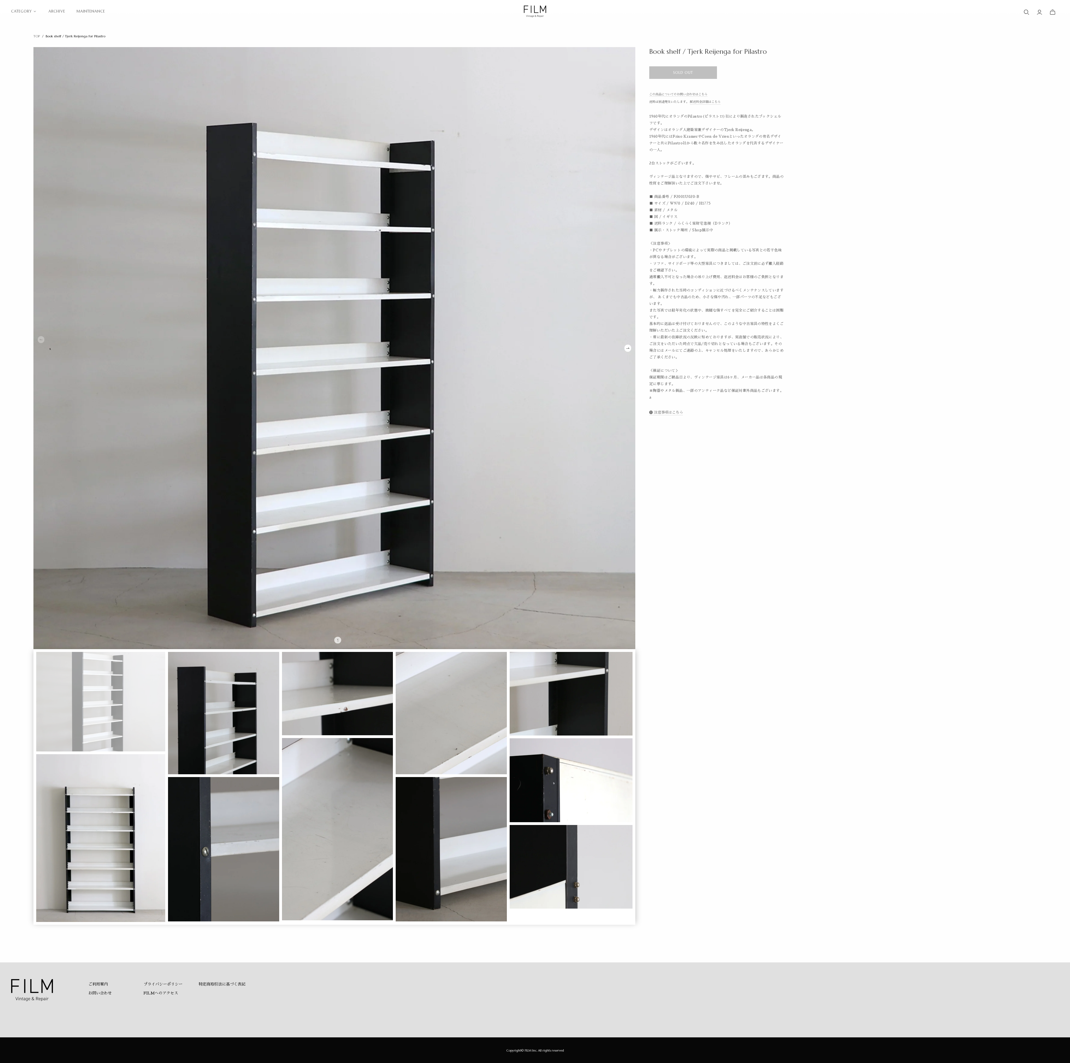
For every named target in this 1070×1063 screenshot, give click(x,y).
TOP (36, 36)
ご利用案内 (98, 984)
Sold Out (683, 72)
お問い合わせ (100, 993)
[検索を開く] (1026, 12)
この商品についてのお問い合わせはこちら (678, 94)
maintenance (90, 11)
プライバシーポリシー (163, 984)
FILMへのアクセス (161, 993)
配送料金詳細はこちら (705, 101)
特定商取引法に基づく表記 (222, 984)
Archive (56, 11)
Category (21, 11)
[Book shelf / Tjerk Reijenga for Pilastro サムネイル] (100, 701)
